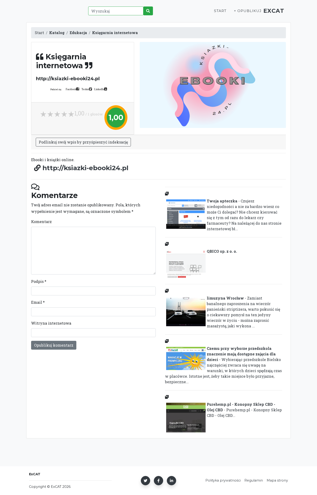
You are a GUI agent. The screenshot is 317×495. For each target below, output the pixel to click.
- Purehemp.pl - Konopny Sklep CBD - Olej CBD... (244, 410)
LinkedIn (99, 89)
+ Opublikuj (247, 11)
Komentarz (41, 221)
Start (220, 11)
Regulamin (253, 480)
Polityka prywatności (223, 480)
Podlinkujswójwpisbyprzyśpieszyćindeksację (83, 142)
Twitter (85, 89)
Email (38, 302)
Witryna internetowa (51, 323)
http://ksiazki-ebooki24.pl (85, 168)
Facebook (71, 89)
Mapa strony (277, 480)
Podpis (38, 281)
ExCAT (274, 10)
